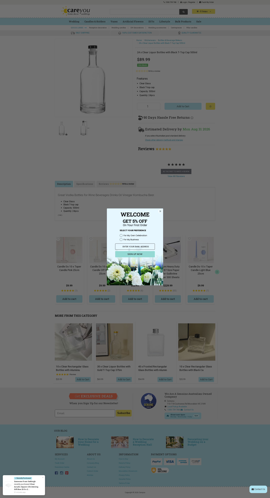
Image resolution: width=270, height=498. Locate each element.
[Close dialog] (160, 211)
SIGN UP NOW (135, 254)
